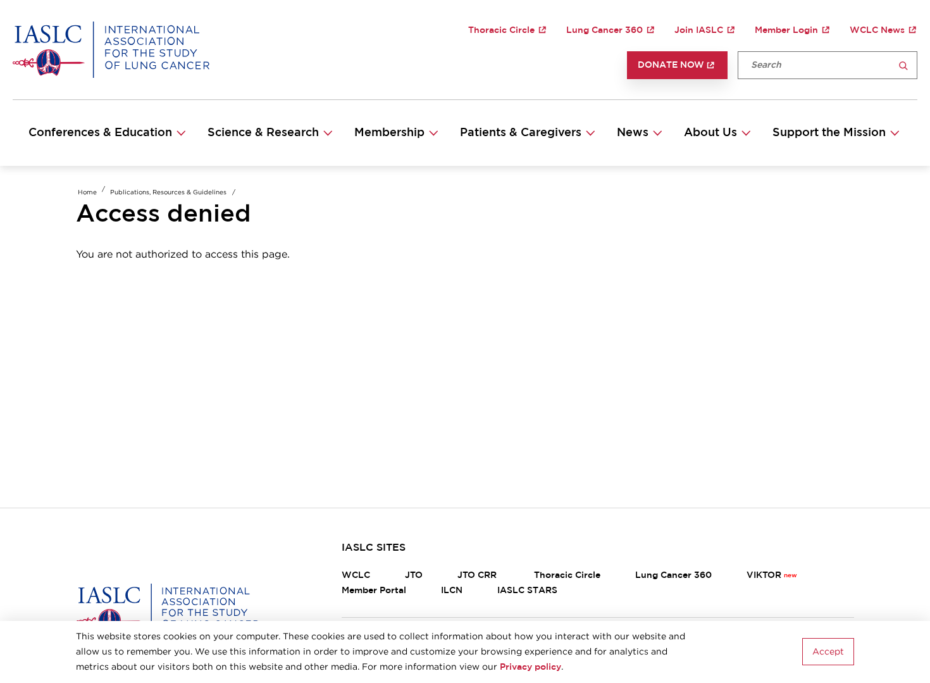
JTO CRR (478, 575)
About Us (710, 133)
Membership (389, 133)
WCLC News (877, 30)
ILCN (451, 590)
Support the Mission (829, 133)
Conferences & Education (100, 133)
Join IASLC (698, 30)
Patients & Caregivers (520, 133)
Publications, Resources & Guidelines (168, 193)
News (632, 133)
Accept (828, 652)
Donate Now (671, 65)
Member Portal (374, 590)
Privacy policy (530, 667)
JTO (414, 575)
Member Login (786, 30)
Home (87, 193)
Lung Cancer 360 (604, 30)
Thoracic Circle (501, 30)
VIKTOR (764, 575)
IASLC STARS (527, 590)
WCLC (356, 575)
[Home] (111, 49)
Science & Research (263, 133)
